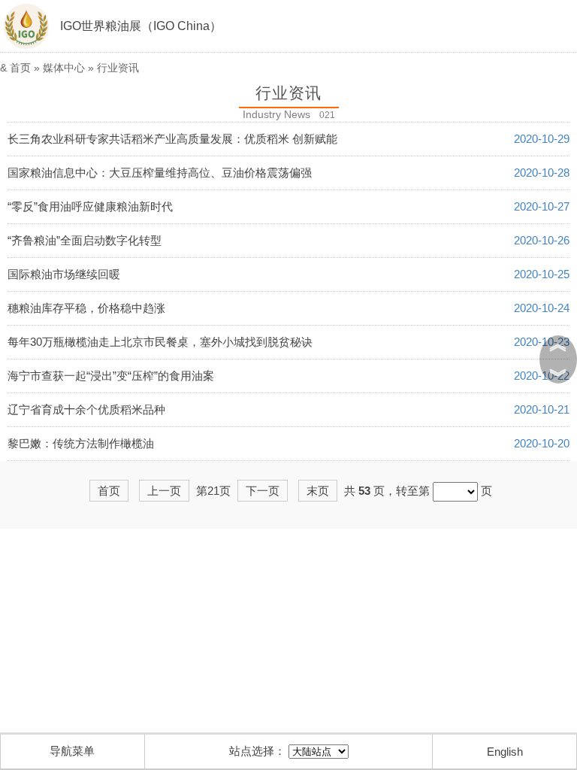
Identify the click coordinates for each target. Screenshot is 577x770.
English (505, 751)
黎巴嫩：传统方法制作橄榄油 (81, 443)
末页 (318, 490)
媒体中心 (64, 68)
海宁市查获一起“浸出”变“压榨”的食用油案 (111, 375)
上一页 (164, 490)
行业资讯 (118, 68)
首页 (20, 68)
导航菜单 (72, 750)
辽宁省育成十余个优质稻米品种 (86, 409)
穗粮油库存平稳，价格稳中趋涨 (86, 308)
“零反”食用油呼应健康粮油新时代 (90, 206)
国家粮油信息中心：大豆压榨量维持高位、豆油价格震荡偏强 (160, 172)
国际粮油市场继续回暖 (64, 274)
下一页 (262, 490)
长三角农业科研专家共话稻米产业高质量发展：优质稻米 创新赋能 (172, 138)
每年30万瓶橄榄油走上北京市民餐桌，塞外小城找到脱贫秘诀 (160, 341)
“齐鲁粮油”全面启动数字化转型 (85, 240)
